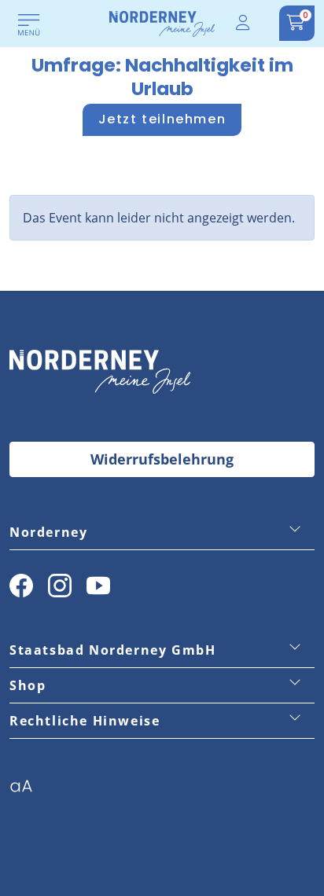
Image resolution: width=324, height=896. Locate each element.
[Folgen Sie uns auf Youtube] (98, 585)
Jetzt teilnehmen (162, 119)
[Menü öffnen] (29, 26)
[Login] (243, 23)
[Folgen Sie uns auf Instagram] (60, 585)
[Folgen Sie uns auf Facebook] (21, 585)
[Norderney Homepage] (162, 22)
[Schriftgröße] (27, 790)
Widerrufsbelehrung (162, 459)
